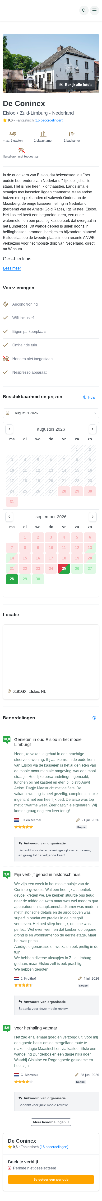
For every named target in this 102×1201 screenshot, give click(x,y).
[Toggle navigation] (94, 10)
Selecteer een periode (51, 1179)
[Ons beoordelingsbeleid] (94, 718)
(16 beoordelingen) (49, 120)
